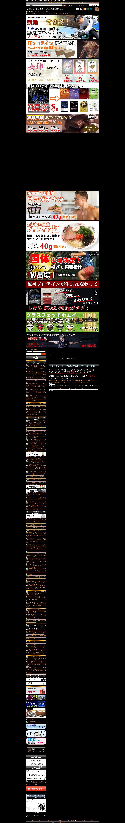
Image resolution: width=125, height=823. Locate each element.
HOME (32, 820)
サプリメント (79, 820)
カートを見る (59, 820)
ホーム (52, 352)
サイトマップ (71, 2)
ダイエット (86, 820)
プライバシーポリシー (48, 820)
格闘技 (73, 820)
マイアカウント (86, 2)
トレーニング (67, 820)
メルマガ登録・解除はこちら (60, 2)
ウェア (92, 820)
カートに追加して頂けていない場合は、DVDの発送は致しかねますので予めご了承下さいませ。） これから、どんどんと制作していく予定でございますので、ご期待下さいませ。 (73, 388)
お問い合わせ (79, 2)
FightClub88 (62, 822)
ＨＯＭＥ (50, 2)
